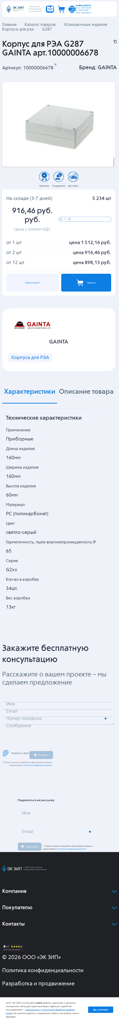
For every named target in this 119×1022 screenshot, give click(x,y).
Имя (26, 813)
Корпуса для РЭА (30, 357)
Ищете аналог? (32, 282)
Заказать (91, 282)
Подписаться (31, 846)
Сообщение (18, 726)
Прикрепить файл (20, 753)
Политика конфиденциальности (43, 970)
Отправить (43, 755)
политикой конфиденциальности (38, 765)
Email (27, 832)
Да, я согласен (100, 1009)
